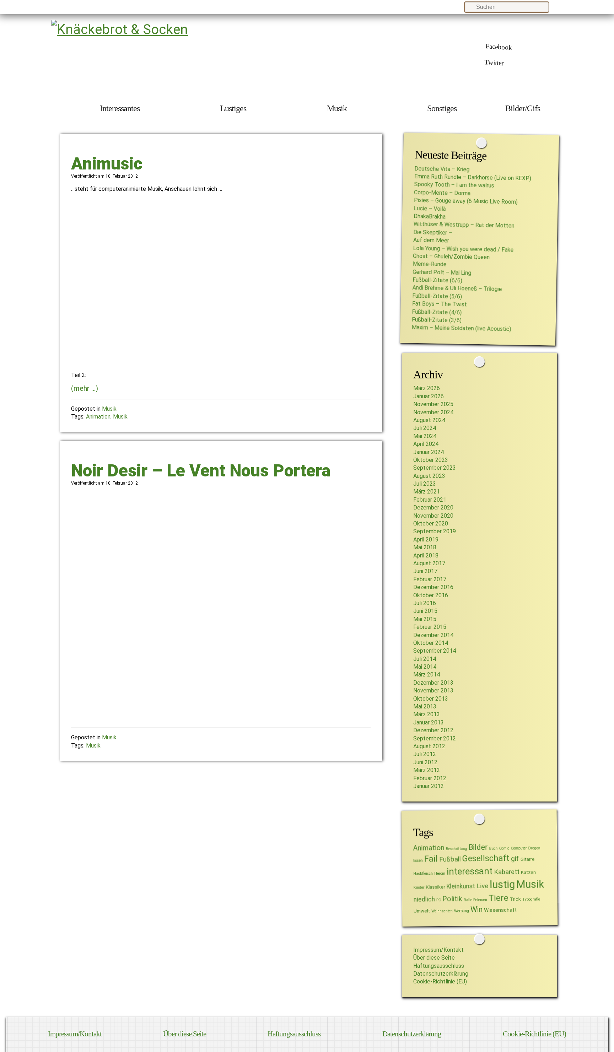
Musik (337, 108)
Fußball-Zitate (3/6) (437, 320)
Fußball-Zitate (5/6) (437, 296)
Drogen (534, 848)
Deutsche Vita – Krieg (441, 169)
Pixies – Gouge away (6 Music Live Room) (465, 201)
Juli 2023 (424, 483)
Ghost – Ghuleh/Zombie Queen (451, 257)
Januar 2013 (428, 722)
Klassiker (435, 887)
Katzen (528, 872)
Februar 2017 (429, 579)
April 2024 (425, 444)
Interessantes (120, 108)
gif (515, 859)
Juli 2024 (424, 428)
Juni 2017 (425, 571)
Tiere (498, 897)
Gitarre (527, 859)
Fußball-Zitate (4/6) (437, 311)
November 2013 (433, 690)
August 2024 (429, 420)
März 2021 (426, 491)
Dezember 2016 (433, 587)
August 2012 (429, 746)
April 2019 (425, 539)
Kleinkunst (460, 886)
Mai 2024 (424, 436)
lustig (502, 884)
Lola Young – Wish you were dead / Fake (463, 248)
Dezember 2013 (433, 682)
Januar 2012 (428, 786)
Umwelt (422, 910)
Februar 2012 (429, 778)
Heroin (439, 873)
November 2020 (433, 515)
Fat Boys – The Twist (439, 304)
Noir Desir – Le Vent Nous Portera (200, 470)
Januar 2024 (428, 452)
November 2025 (433, 404)
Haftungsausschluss (438, 965)
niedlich (424, 899)
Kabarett (506, 872)
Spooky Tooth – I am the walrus (454, 185)
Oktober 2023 (430, 460)
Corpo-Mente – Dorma (442, 193)
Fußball (449, 859)
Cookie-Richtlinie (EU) (440, 981)
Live (482, 886)
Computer (519, 848)
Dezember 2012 (433, 730)
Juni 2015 (425, 611)
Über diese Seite (434, 957)
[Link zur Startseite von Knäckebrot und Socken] (119, 29)
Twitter (494, 62)
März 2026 (426, 388)
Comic (504, 848)
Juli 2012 (424, 754)
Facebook (498, 46)
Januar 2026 (428, 396)
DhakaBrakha (430, 216)
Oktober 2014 (430, 643)
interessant (469, 871)
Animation (98, 416)
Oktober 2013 (430, 698)
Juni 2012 (425, 762)
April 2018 (425, 555)
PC (438, 900)
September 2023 (434, 467)
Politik (452, 899)
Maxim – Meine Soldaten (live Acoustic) (461, 328)
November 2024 (433, 412)
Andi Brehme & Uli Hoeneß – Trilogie (457, 288)
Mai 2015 (424, 619)
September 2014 (434, 650)
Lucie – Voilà (430, 208)
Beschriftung (456, 848)
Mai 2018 (424, 547)
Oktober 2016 (430, 595)
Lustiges (233, 108)
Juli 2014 (424, 659)
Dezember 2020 (433, 507)
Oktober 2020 (430, 523)
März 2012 (426, 770)
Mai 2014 (424, 666)
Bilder (478, 847)
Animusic (106, 163)
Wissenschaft (500, 910)
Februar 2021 (429, 499)
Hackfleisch (423, 873)
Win (476, 909)
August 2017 (429, 563)
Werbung (461, 910)
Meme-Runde (429, 264)
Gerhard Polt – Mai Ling (442, 272)
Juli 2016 (424, 603)
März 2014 (426, 674)
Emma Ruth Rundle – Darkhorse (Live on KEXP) (472, 177)
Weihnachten (442, 911)
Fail (430, 859)
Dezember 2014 (433, 635)
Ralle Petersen (475, 899)
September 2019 (434, 531)
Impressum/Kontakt (438, 949)
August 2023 (429, 476)
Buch (493, 848)
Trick (515, 899)
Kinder (418, 887)
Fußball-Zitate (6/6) (437, 280)
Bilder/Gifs (522, 108)
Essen (417, 860)
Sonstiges (442, 108)
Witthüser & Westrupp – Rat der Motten (463, 225)
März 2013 (426, 714)
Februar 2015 (429, 627)
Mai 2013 (424, 706)
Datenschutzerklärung (440, 973)
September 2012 (434, 738)
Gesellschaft (485, 858)
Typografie (531, 899)
